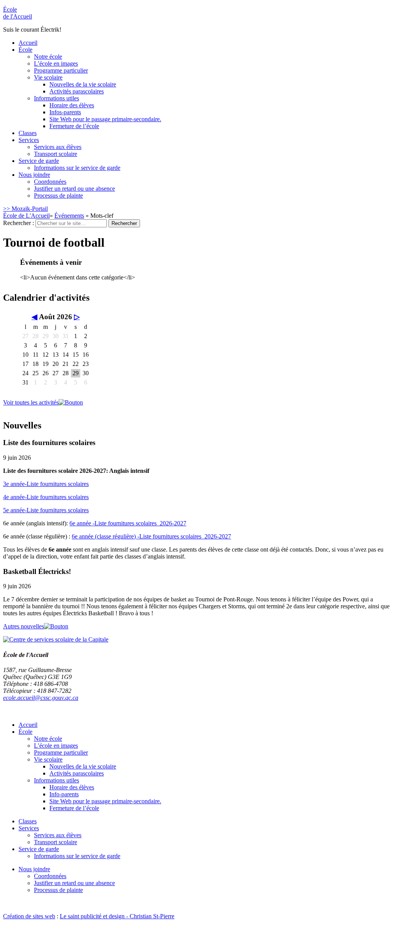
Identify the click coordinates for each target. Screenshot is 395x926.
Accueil (28, 42)
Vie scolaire (48, 77)
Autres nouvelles (23, 626)
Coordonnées (50, 181)
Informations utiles (56, 98)
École (17, 13)
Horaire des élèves (71, 105)
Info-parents (64, 794)
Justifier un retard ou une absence (74, 188)
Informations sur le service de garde (77, 167)
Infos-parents (65, 112)
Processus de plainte (58, 195)
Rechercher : (18, 223)
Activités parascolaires (76, 91)
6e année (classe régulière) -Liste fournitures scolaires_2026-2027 (151, 536)
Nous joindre (34, 174)
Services (29, 140)
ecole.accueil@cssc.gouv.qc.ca (40, 697)
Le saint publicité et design (92, 916)
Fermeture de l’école (74, 126)
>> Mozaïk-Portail (25, 208)
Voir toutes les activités (31, 402)
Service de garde (39, 160)
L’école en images (56, 63)
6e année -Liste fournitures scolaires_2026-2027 (127, 523)
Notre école (48, 56)
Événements (69, 215)
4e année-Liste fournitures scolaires (46, 497)
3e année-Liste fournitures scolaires (46, 484)
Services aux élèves (57, 147)
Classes (28, 133)
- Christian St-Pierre (149, 916)
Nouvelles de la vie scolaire (82, 84)
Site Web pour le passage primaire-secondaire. (105, 119)
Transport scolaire (55, 154)
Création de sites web (29, 916)
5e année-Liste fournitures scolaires (46, 510)
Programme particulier (61, 70)
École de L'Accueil (26, 215)
